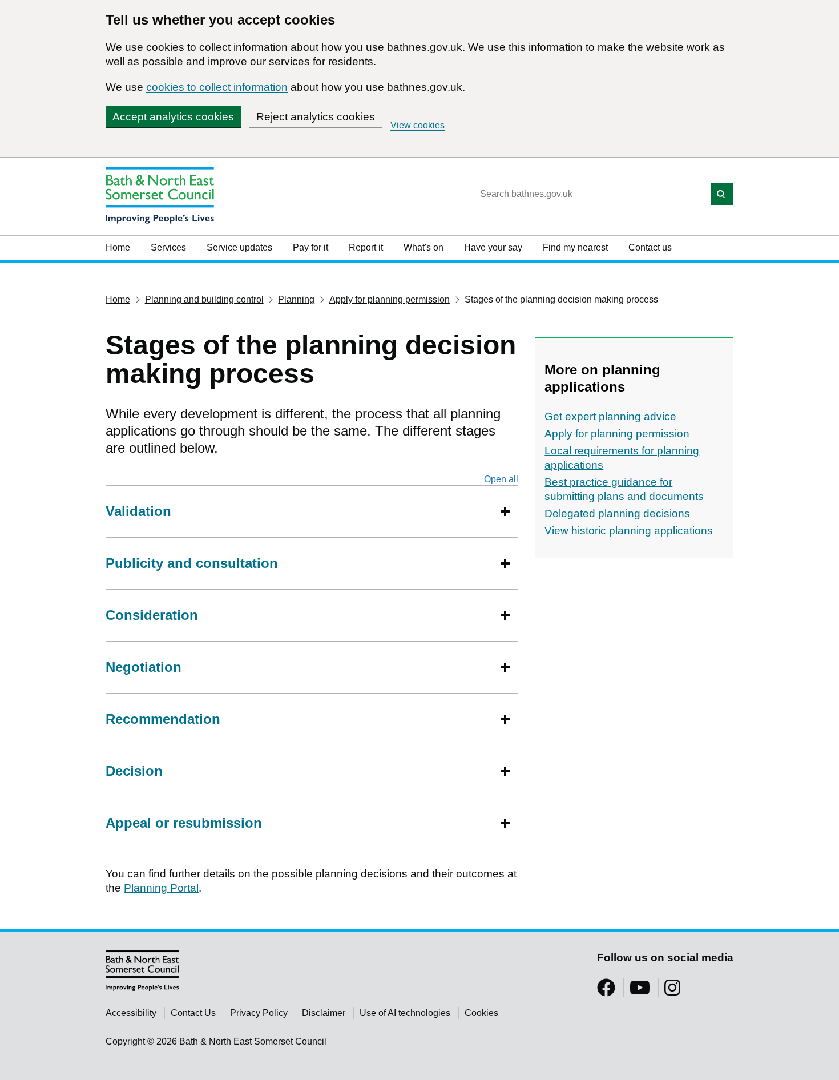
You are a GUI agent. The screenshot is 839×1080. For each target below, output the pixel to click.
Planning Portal (161, 888)
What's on (423, 247)
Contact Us (193, 1013)
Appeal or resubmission (184, 823)
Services (168, 247)
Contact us (650, 247)
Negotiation (143, 667)
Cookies (481, 1013)
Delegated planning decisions (617, 513)
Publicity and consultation (192, 563)
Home (118, 247)
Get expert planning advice (610, 416)
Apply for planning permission (389, 299)
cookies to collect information (217, 87)
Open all (501, 479)
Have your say (493, 247)
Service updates (239, 247)
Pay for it (310, 247)
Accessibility (131, 1013)
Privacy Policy (259, 1013)
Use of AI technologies (405, 1013)
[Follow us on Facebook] (606, 991)
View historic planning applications (628, 531)
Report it (366, 247)
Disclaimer (323, 1013)
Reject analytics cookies (315, 117)
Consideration (152, 615)
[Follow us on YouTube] (640, 991)
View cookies (417, 125)
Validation (138, 511)
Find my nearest (575, 247)
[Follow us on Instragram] (672, 991)
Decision (134, 771)
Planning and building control (204, 299)
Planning (296, 299)
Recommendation (163, 719)
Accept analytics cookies (173, 117)
